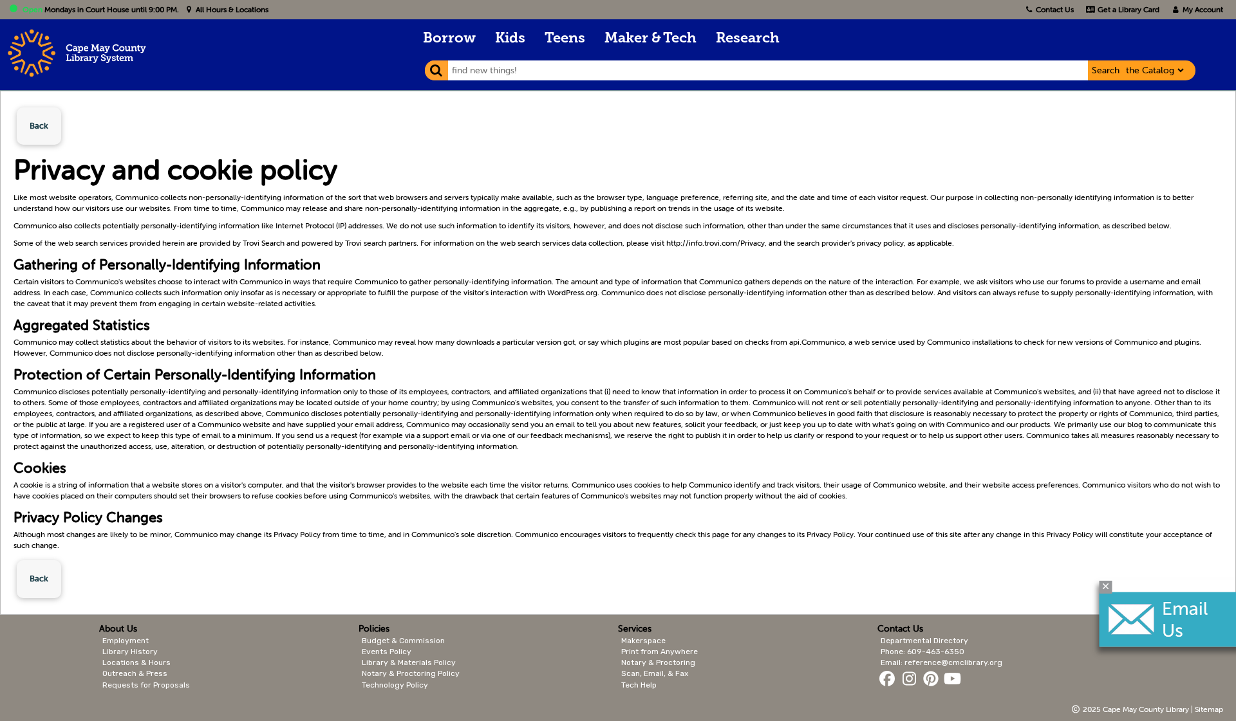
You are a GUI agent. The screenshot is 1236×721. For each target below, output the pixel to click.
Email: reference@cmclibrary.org (941, 662)
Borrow (449, 39)
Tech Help (639, 684)
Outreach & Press (134, 673)
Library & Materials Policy (409, 662)
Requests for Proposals (146, 684)
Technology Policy (395, 684)
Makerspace (643, 640)
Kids (510, 39)
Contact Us (1055, 9)
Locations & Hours (136, 662)
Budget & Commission (403, 640)
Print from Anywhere (659, 651)
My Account (1202, 9)
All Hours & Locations (231, 9)
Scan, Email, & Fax (654, 673)
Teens (565, 39)
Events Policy (386, 651)
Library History (130, 651)
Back (39, 125)
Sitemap (1209, 709)
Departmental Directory (924, 640)
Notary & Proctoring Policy (411, 673)
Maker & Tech (650, 39)
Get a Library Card (1127, 9)
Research (748, 39)
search (1105, 70)
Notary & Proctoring (658, 662)
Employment (125, 640)
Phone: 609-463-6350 (922, 651)
